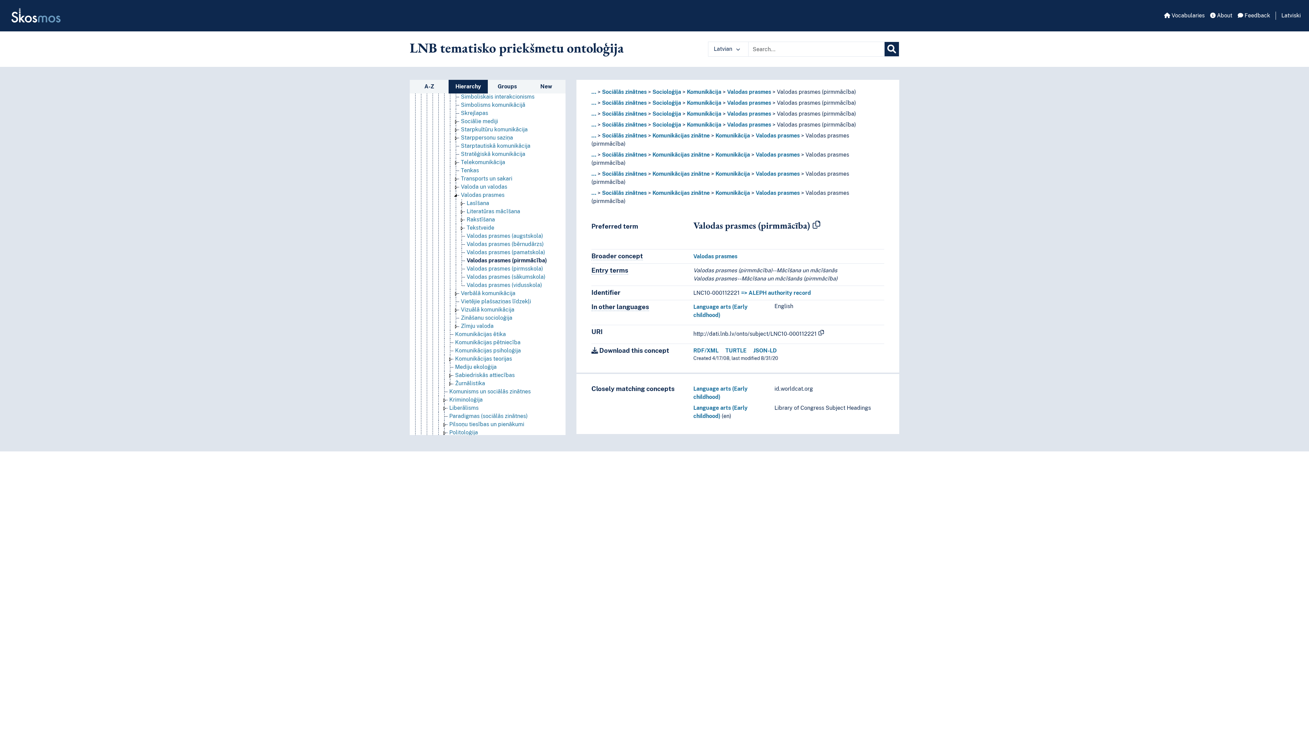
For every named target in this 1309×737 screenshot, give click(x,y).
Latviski (1291, 15)
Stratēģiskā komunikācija (493, 154)
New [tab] (546, 86)
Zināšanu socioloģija (486, 318)
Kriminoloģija (466, 399)
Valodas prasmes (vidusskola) (504, 285)
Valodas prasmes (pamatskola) (506, 252)
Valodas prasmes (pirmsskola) (505, 268)
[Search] (891, 49)
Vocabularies (1187, 15)
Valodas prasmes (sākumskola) (506, 277)
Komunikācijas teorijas (483, 359)
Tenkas (470, 170)
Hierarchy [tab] (468, 86)
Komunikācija (704, 92)
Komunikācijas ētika (480, 334)
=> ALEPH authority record (776, 293)
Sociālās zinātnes (624, 92)
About (1224, 15)
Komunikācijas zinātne (681, 135)
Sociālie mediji (479, 121)
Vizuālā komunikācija (487, 309)
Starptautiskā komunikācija (495, 146)
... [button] (593, 92)
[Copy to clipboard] (816, 225)
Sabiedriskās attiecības (485, 375)
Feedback (1256, 15)
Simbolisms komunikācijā (493, 105)
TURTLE (736, 350)
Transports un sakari (486, 178)
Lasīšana (478, 203)
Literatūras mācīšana (493, 211)
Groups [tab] (507, 86)
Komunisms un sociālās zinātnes (490, 391)
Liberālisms (464, 408)
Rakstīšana (481, 219)
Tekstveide (480, 228)
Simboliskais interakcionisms (498, 96)
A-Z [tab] (429, 86)
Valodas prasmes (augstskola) (505, 236)
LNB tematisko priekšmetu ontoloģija (517, 48)
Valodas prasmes (483, 195)
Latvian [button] (724, 49)
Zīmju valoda (477, 326)
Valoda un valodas (484, 187)
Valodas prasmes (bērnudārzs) (505, 244)
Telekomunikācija (483, 162)
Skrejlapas (474, 113)
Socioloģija (666, 92)
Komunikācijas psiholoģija (488, 350)
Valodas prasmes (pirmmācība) (507, 260)
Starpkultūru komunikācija (494, 129)
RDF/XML (706, 350)
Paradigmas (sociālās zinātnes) (488, 416)
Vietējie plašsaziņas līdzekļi (496, 301)
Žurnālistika (470, 383)
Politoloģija (463, 432)
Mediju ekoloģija (476, 367)
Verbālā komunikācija (488, 293)
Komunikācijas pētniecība (488, 342)
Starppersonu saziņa (487, 137)
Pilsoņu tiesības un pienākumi (486, 424)
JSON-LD (765, 350)
